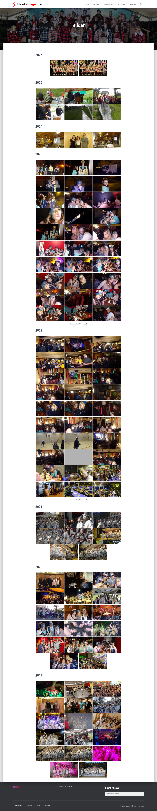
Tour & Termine (109, 4)
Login (38, 806)
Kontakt (133, 4)
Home (87, 4)
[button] (100, 4)
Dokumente (19, 806)
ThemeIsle (140, 806)
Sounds (29, 806)
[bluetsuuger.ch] (27, 4)
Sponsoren (122, 4)
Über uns (96, 4)
